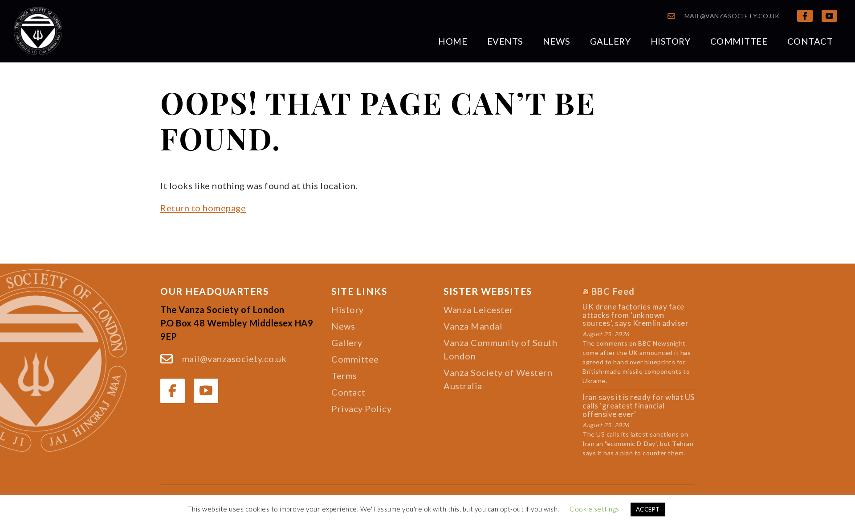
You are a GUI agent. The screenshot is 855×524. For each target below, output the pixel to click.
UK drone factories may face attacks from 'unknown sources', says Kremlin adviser (635, 315)
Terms (344, 375)
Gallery (610, 41)
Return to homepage (203, 207)
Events (505, 41)
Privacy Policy (361, 408)
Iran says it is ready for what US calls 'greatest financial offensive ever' (638, 405)
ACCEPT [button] (648, 509)
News (556, 41)
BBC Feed (613, 291)
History (671, 41)
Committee (739, 41)
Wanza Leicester (478, 309)
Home (452, 41)
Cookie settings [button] (594, 509)
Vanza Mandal (473, 326)
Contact (810, 41)
